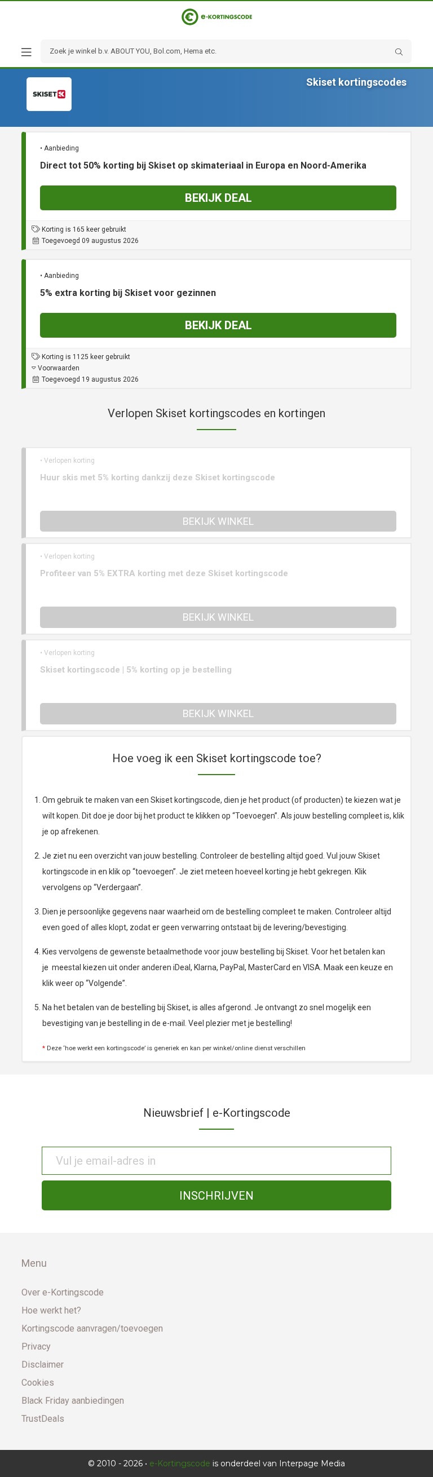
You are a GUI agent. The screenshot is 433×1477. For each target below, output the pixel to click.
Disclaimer (42, 1364)
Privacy (36, 1346)
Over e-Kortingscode (62, 1292)
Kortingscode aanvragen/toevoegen (92, 1328)
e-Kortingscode (179, 1463)
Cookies (37, 1382)
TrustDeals (42, 1418)
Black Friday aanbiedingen (72, 1400)
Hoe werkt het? (51, 1310)
